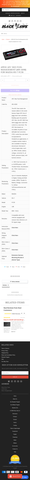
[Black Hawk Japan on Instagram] (18, 21)
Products (8, 39)
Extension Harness (17, 255)
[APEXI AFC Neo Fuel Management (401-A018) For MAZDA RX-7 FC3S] (15, 54)
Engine (15, 434)
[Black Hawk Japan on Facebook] (12, 21)
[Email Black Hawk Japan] (21, 21)
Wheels (15, 443)
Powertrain (15, 437)
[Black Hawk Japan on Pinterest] (15, 21)
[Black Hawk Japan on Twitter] (9, 21)
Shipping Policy (5, 352)
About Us (15, 399)
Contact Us (15, 449)
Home (15, 396)
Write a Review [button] (15, 281)
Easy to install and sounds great (15, 320)
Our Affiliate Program (15, 404)
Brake (15, 440)
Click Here (15, 227)
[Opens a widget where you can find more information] (24, 477)
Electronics (15, 413)
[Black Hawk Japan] (15, 26)
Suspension (15, 431)
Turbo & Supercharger (15, 428)
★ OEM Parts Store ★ (15, 410)
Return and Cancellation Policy (8, 355)
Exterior (15, 419)
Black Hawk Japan (10, 466)
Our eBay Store (5, 361)
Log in (22, 13)
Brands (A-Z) (15, 407)
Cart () (12, 15)
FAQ (3, 359)
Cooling (15, 425)
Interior (15, 422)
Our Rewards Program (15, 401)
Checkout (18, 15)
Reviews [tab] (5, 285)
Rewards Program (5, 357)
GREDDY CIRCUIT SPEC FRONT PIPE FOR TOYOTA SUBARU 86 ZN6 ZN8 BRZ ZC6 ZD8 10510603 (7, 330)
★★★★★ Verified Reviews (13, 13)
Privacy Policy (5, 350)
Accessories (15, 446)
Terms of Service (5, 348)
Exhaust (15, 416)
